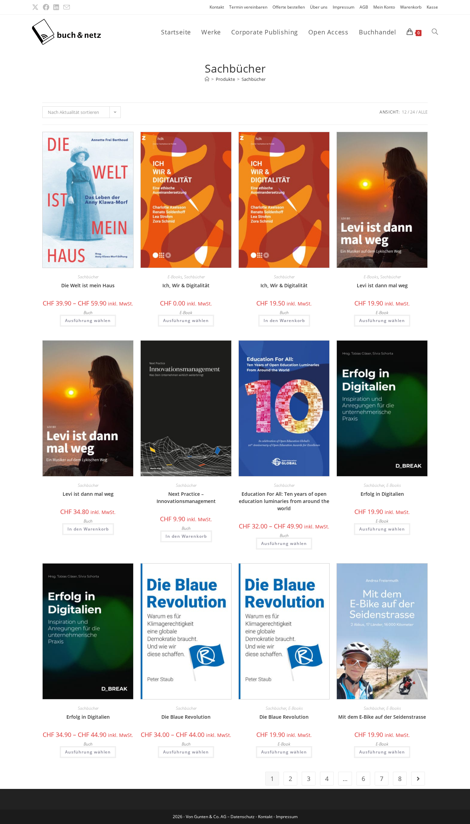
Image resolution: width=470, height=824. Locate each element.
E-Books (175, 277)
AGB (364, 7)
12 (404, 112)
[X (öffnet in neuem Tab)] (36, 7)
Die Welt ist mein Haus (88, 285)
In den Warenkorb (284, 320)
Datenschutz (243, 817)
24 (412, 112)
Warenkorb (410, 7)
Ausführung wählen (88, 320)
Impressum (343, 7)
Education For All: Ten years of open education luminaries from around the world (284, 501)
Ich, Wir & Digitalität (186, 285)
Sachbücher (254, 79)
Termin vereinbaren (248, 7)
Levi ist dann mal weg (382, 285)
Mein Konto (384, 7)
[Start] (207, 79)
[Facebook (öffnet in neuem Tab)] (46, 7)
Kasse (432, 7)
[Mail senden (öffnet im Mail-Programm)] (66, 7)
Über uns (319, 7)
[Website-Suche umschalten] (435, 32)
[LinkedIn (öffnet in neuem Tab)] (56, 7)
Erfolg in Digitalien (382, 494)
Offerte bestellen (289, 7)
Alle (423, 112)
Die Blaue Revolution (186, 717)
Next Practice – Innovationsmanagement (186, 497)
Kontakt (217, 7)
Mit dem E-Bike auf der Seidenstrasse (382, 717)
